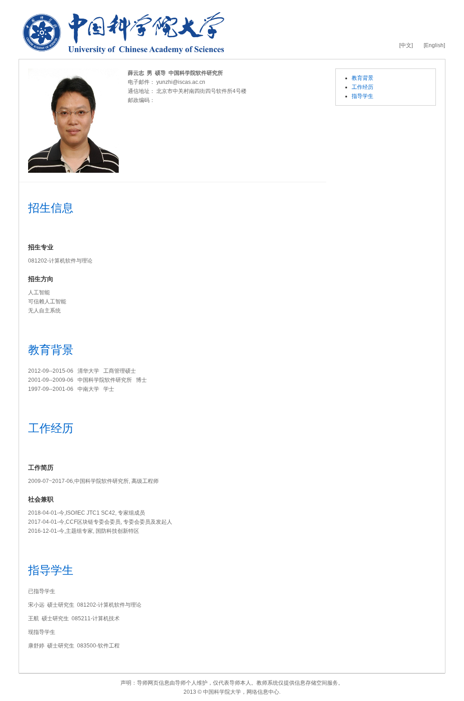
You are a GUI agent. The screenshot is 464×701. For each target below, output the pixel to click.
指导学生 (362, 96)
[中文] (406, 45)
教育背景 (362, 78)
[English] (434, 45)
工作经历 (362, 87)
